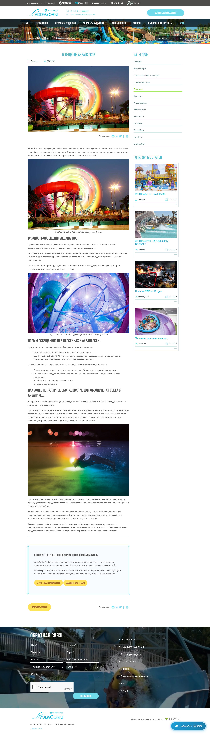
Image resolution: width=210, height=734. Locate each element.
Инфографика (140, 103)
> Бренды (124, 668)
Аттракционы (119, 23)
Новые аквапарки (142, 82)
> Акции (123, 691)
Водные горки (140, 68)
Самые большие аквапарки (146, 75)
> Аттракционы (127, 661)
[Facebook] (124, 136)
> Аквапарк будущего (131, 654)
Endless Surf (139, 144)
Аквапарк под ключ (65, 23)
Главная (30, 38)
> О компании (126, 639)
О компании (42, 23)
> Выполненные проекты (133, 676)
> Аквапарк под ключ (131, 646)
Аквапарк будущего (93, 23)
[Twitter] (120, 136)
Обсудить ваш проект (75, 582)
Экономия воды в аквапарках (151, 338)
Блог (182, 23)
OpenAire (138, 96)
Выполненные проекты (160, 23)
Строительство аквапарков (48, 582)
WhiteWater (139, 130)
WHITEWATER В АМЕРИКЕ (150, 194)
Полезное (48, 38)
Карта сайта (36, 728)
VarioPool (138, 137)
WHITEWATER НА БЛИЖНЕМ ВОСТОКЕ (151, 243)
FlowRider (138, 123)
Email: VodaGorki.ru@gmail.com (82, 14)
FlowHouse (139, 116)
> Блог (122, 683)
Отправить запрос (39, 607)
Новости (137, 62)
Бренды (137, 23)
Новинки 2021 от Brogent (149, 291)
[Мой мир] (113, 136)
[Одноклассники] (116, 136)
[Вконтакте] (127, 136)
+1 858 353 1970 (82, 11)
